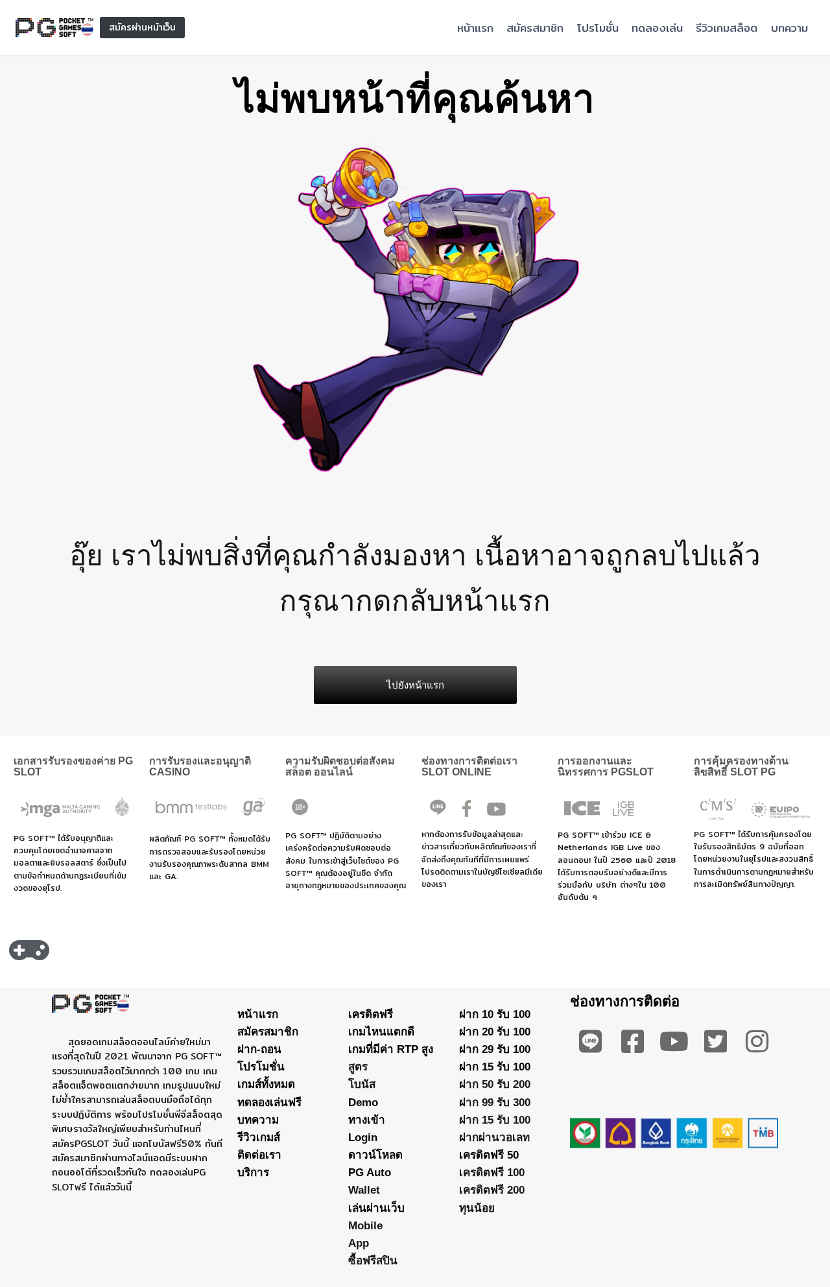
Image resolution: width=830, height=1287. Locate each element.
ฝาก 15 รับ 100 (494, 1067)
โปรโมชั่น (598, 27)
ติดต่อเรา (259, 1155)
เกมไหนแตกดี (381, 1032)
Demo (363, 1102)
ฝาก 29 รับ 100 (494, 1049)
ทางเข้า (366, 1120)
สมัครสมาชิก (534, 27)
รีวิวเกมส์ (258, 1137)
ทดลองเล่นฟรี (269, 1102)
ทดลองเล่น (657, 27)
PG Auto (369, 1172)
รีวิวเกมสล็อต (726, 27)
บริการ (253, 1172)
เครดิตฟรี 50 (489, 1155)
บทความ (789, 27)
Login (362, 1137)
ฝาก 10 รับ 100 (494, 1014)
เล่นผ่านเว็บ (376, 1208)
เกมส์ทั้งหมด (266, 1084)
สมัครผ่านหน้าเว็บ (142, 27)
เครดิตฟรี (370, 1014)
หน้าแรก (475, 27)
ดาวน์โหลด (375, 1155)
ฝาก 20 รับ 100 (494, 1032)
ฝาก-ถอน (259, 1049)
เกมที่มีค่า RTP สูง (390, 1049)
